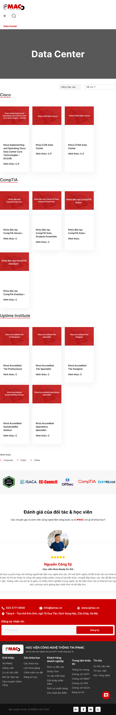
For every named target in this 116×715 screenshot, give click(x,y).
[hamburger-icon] (4, 16)
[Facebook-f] (83, 709)
